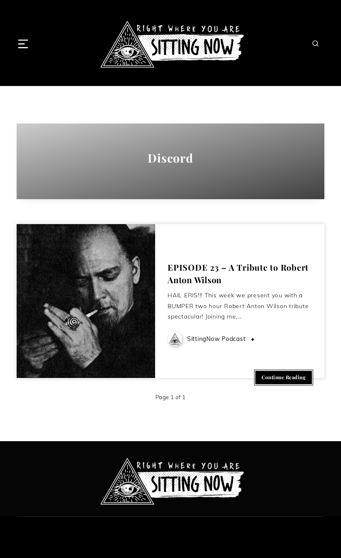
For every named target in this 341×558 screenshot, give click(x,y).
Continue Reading (284, 377)
